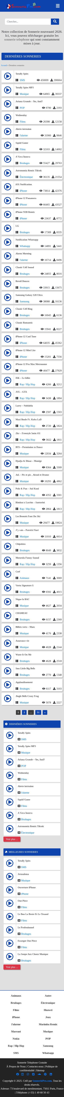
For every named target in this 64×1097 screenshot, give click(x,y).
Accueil (4, 65)
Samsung (24, 301)
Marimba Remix (48, 1024)
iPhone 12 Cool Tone (26, 336)
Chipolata (20, 544)
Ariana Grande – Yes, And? (29, 101)
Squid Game (22, 143)
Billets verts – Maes (25, 627)
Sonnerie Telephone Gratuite (32, 1062)
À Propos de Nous (16, 1066)
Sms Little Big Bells (25, 668)
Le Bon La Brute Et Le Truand (33, 914)
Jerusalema (23, 874)
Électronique (26, 177)
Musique (24, 94)
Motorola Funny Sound (27, 558)
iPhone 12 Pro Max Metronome (31, 364)
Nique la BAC (22, 599)
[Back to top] (59, 1093)
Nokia (16, 1038)
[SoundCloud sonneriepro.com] (40, 1074)
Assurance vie (22, 641)
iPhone (23, 190)
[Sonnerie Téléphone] (24, 6)
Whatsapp (25, 246)
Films (22, 121)
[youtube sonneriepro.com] (22, 1074)
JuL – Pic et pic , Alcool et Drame (32, 475)
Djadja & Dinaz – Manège (29, 461)
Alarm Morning (23, 253)
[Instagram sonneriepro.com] (28, 1074)
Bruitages (25, 163)
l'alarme (24, 135)
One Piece (23, 901)
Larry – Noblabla (24, 406)
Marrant (16, 1031)
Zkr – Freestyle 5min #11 (28, 433)
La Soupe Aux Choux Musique (33, 954)
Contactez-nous (35, 1066)
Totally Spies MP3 (25, 87)
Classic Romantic (24, 323)
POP (22, 107)
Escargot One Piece (27, 941)
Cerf (18, 571)
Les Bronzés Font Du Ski (28, 516)
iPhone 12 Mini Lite (25, 350)
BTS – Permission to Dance (29, 447)
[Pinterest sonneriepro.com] (45, 1074)
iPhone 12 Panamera (26, 198)
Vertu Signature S (24, 585)
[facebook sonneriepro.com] (18, 1074)
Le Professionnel (26, 927)
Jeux (48, 1017)
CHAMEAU (22, 613)
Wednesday (21, 115)
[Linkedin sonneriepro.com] (51, 1074)
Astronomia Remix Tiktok (29, 170)
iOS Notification (24, 184)
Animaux (24, 578)
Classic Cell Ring (24, 309)
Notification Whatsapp (27, 240)
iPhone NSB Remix (25, 212)
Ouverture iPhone (27, 887)
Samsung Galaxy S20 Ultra (29, 295)
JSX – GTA (21, 392)
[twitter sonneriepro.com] (33, 1074)
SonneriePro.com (42, 1080)
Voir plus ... (12, 839)
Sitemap (40, 1070)
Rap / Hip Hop (27, 384)
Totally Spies (22, 74)
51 (38, 712)
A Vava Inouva (23, 157)
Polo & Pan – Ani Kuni (27, 488)
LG (17, 226)
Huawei (48, 1010)
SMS (22, 80)
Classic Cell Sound (25, 267)
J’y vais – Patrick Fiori (27, 530)
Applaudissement (24, 682)
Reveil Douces (22, 281)
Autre (48, 995)
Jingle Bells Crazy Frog (27, 696)
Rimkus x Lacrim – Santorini (30, 502)
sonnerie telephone (16, 39)
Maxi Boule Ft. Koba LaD (29, 419)
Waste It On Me (23, 654)
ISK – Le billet (23, 378)
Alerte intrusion (23, 129)
